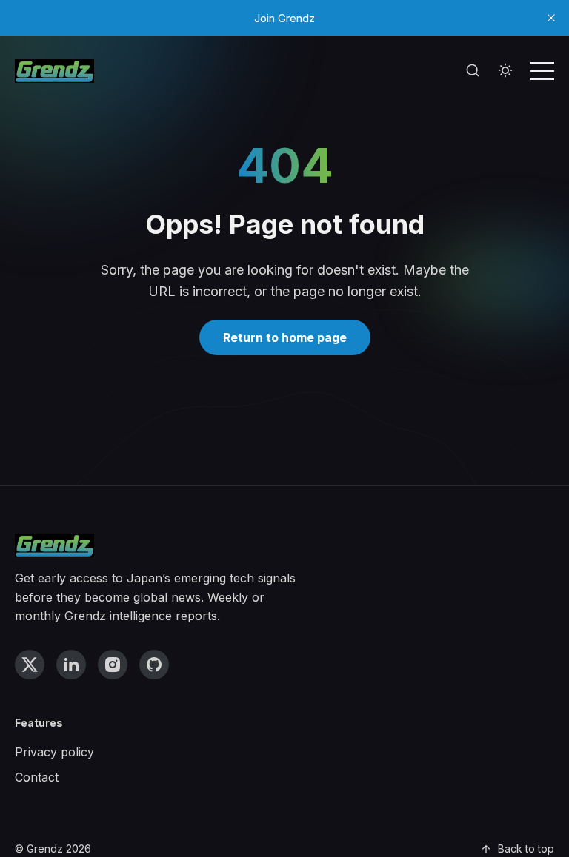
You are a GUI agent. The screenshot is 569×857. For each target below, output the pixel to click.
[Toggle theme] (505, 71)
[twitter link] (29, 664)
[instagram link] (112, 664)
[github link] (154, 664)
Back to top (526, 848)
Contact (37, 777)
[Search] (472, 71)
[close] (551, 18)
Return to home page (285, 337)
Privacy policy (54, 752)
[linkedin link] (71, 664)
